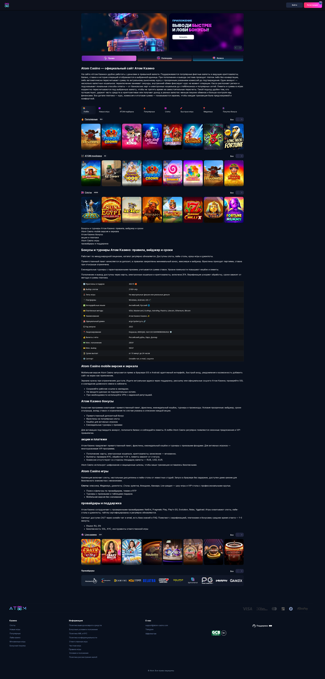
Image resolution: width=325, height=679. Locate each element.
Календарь (166, 58)
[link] (91, 580)
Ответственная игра (78, 642)
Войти (294, 5)
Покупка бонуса (230, 111)
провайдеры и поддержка (94, 243)
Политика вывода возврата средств (85, 625)
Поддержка (262, 626)
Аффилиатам (150, 634)
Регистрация (312, 5)
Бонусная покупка (18, 646)
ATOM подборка (127, 111)
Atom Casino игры (90, 240)
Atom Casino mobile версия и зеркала (100, 231)
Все (232, 120)
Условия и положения (78, 653)
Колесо (220, 58)
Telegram (149, 629)
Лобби (86, 111)
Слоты (167, 111)
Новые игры (104, 111)
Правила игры (75, 649)
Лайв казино (15, 637)
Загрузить (165, 36)
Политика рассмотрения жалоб (83, 657)
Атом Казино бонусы (92, 234)
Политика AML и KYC (78, 633)
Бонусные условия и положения (83, 629)
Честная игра (75, 646)
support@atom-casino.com (156, 625)
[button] (236, 48)
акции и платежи (90, 237)
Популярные (149, 111)
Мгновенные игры (17, 642)
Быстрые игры (187, 111)
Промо (111, 58)
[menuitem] (17, 625)
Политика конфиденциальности (83, 637)
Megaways (208, 111)
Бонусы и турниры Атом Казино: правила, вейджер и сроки (112, 228)
